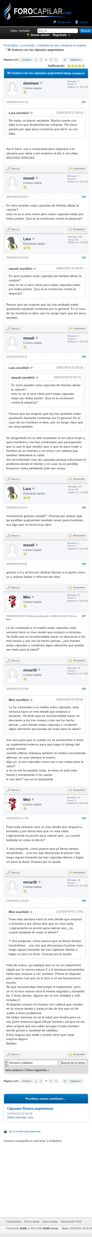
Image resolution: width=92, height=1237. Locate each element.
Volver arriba (50, 1221)
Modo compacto (74, 73)
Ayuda (83, 22)
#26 (84, 563)
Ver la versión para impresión (24, 1131)
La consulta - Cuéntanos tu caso (39, 45)
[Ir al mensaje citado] (31, 113)
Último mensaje (16, 1117)
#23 (84, 257)
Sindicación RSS (71, 1221)
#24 (84, 356)
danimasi (31, 83)
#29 (84, 818)
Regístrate (60, 35)
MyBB (23, 1228)
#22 (84, 196)
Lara (27, 239)
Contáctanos (13, 1221)
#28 (84, 688)
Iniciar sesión (40, 35)
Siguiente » (76, 59)
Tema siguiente (35, 1070)
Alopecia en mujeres (73, 45)
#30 (84, 900)
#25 (84, 507)
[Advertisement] (51, 1177)
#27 (84, 616)
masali (28, 178)
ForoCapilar (11, 45)
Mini (26, 597)
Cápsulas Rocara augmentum (30, 1108)
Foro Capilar (32, 1221)
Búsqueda (64, 22)
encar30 (30, 670)
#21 (84, 102)
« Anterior (26, 59)
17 (65, 59)
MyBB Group (50, 1228)
